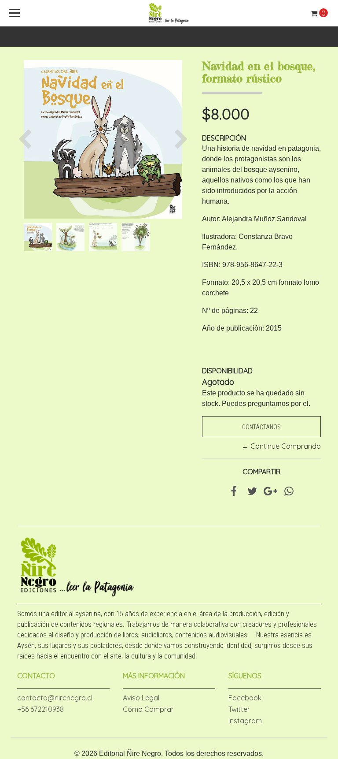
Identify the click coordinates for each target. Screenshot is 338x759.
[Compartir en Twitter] (252, 492)
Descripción (224, 138)
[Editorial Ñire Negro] (169, 13)
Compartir (261, 471)
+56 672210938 (40, 709)
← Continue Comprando (281, 446)
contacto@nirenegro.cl (54, 697)
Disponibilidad (227, 370)
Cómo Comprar (148, 709)
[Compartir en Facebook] (234, 492)
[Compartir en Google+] (270, 492)
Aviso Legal (141, 697)
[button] (27, 139)
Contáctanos (261, 427)
